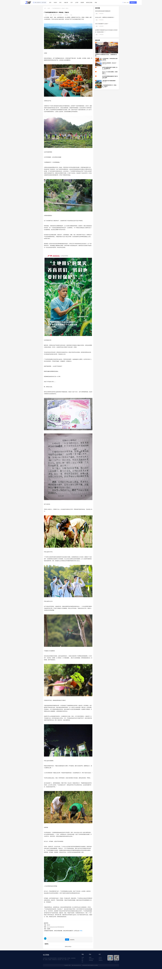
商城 (96, 2)
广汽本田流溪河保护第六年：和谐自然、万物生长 (109, 85)
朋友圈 (82, 2)
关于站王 (100, 957)
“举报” (80, 930)
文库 (71, 2)
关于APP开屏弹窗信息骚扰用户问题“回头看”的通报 (110, 77)
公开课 (76, 2)
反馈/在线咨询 (91, 958)
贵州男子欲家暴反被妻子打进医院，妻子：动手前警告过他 (109, 68)
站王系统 (46, 955)
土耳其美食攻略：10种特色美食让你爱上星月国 (109, 59)
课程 (82, 960)
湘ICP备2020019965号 (86, 965)
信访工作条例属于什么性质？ (101, 23)
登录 (125, 2)
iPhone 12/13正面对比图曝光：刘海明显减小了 (110, 72)
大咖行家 (66, 2)
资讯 (60, 2)
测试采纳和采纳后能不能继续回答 (102, 11)
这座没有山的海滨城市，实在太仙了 (109, 63)
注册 (128, 2)
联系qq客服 (91, 960)
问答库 (55, 2)
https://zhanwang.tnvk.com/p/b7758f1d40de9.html (55, 926)
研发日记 (100, 958)
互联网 (49, 8)
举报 (71, 14)
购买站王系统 (89, 2)
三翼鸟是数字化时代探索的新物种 (108, 80)
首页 (50, 2)
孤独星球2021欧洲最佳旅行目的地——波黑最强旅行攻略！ (106, 55)
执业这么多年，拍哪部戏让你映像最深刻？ (104, 17)
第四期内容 (101, 960)
